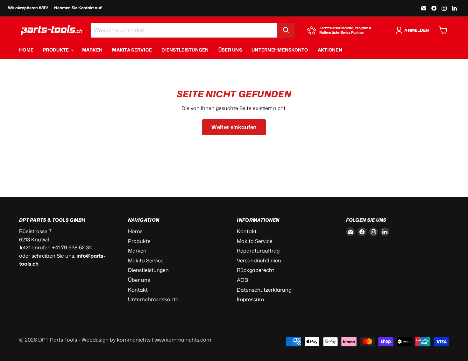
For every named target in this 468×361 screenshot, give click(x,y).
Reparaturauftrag (258, 250)
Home (26, 50)
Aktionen (330, 50)
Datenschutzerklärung (264, 289)
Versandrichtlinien (259, 260)
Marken (92, 50)
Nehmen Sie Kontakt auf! (78, 8)
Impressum (250, 299)
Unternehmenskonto (280, 50)
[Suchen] (285, 30)
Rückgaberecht (255, 270)
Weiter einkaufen (233, 127)
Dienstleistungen (185, 50)
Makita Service (132, 50)
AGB (242, 279)
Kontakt (138, 289)
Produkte (56, 50)
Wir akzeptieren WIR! (28, 8)
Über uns (230, 50)
